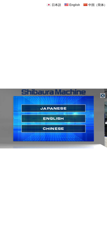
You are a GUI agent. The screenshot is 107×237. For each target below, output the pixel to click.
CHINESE (53, 128)
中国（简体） (97, 5)
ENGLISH (53, 118)
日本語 (56, 5)
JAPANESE (53, 108)
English (74, 5)
